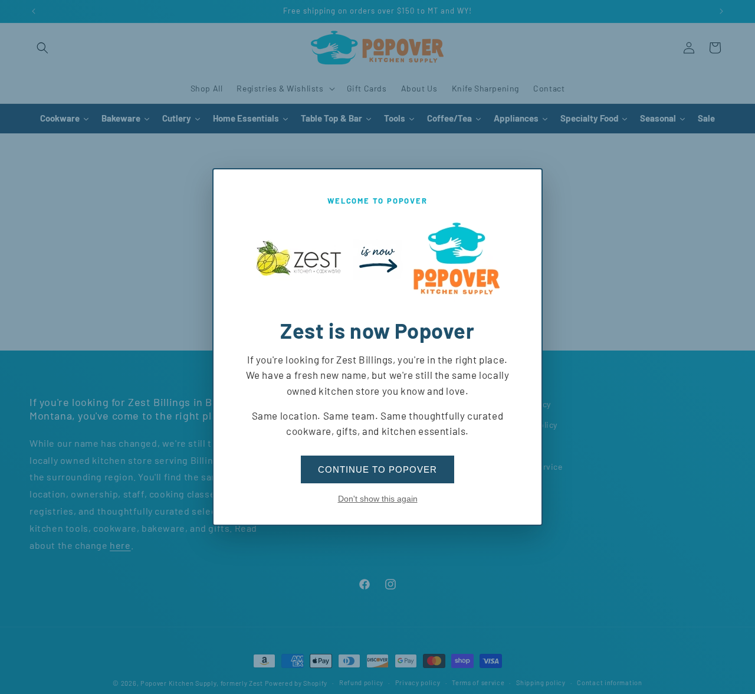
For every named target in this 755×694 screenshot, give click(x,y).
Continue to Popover (377, 469)
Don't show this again (378, 498)
